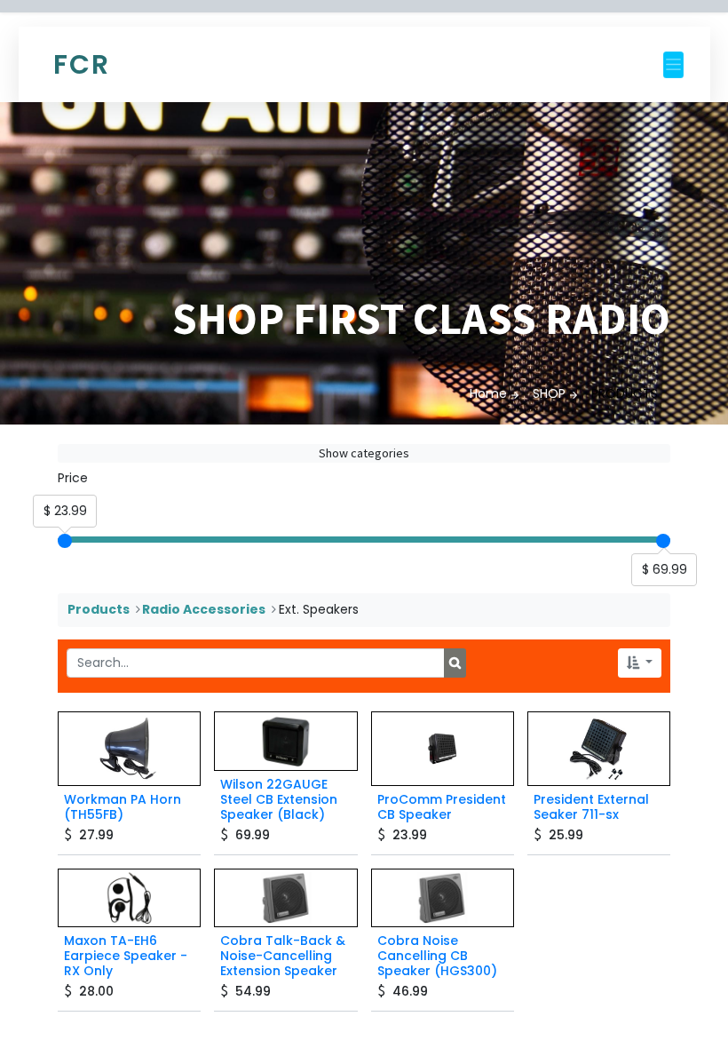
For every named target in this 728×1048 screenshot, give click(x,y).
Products (98, 609)
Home (488, 393)
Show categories (364, 453)
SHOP (549, 393)
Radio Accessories (203, 609)
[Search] (455, 663)
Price (73, 478)
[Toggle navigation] (673, 65)
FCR (81, 64)
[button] (639, 663)
